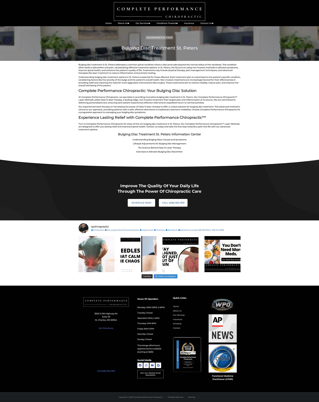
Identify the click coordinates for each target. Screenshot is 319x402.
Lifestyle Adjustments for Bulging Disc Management (159, 143)
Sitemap (191, 397)
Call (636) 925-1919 (106, 371)
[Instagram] (146, 365)
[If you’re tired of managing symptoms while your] (222, 254)
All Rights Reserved (175, 397)
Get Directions (106, 328)
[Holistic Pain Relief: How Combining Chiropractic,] (97, 254)
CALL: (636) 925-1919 (173, 202)
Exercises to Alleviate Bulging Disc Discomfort (159, 152)
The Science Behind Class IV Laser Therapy (159, 148)
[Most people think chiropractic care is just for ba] (180, 254)
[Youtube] (152, 365)
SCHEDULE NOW (141, 202)
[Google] (158, 365)
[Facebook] (140, 365)
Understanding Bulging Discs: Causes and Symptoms (159, 139)
